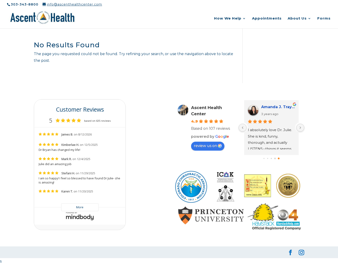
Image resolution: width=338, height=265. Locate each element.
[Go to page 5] (271, 158)
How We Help (227, 18)
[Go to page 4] (267, 158)
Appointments (267, 18)
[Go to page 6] (275, 158)
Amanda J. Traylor (278, 107)
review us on (205, 146)
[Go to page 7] (279, 159)
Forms (324, 18)
